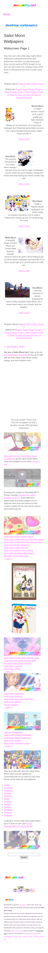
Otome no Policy (27, 936)
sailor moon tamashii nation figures (19, 553)
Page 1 (22, 84)
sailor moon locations (13, 696)
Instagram (8, 790)
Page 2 (28, 84)
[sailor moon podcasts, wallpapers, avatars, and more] (22, 729)
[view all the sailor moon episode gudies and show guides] (22, 655)
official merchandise (17, 930)
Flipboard (8, 815)
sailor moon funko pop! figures (17, 545)
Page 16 (28, 98)
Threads (7, 793)
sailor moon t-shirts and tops (16, 548)
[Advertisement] (24, 389)
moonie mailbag (11, 705)
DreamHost (23, 904)
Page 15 (20, 98)
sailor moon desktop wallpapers (18, 735)
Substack (8, 810)
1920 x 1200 (24, 139)
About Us (36, 936)
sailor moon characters (14, 694)
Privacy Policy (18, 936)
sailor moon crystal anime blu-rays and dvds (23, 542)
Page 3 (35, 84)
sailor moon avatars (12, 741)
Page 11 (13, 95)
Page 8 (28, 92)
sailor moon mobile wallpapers (17, 738)
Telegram (8, 796)
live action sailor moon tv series (17, 663)
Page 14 (37, 95)
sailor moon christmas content (17, 743)
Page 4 (39, 89)
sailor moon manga (12, 669)
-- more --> (8, 559)
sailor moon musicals (13, 666)
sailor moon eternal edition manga (18, 537)
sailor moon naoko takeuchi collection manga (23, 539)
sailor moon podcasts (13, 732)
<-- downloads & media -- (15, 346)
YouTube (8, 802)
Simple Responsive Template (30, 933)
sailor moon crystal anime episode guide (21, 658)
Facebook (8, 788)
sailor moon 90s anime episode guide (20, 661)
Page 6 (14, 92)
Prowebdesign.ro (8, 936)
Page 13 (29, 95)
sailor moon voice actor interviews (18, 699)
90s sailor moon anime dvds (16, 556)
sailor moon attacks (12, 702)
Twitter (7, 785)
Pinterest (8, 812)
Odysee (7, 807)
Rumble (7, 804)
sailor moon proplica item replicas (18, 550)
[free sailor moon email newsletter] (22, 450)
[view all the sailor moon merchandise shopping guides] (22, 534)
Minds (6, 799)
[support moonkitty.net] (22, 486)
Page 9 (35, 92)
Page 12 (21, 95)
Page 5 (8, 92)
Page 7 (21, 92)
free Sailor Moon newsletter (16, 355)
